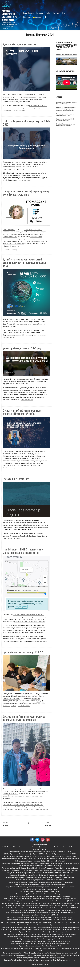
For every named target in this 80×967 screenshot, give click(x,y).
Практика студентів (54, 910)
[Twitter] (37, 840)
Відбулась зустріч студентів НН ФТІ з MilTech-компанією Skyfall (65, 119)
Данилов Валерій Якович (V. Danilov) (65, 870)
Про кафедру (66, 910)
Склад (33, 939)
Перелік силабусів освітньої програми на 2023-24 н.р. (27, 910)
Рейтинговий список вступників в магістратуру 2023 (18, 927)
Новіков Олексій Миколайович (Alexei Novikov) (30, 903)
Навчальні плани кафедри (11, 901)
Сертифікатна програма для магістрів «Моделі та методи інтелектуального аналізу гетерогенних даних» (40, 934)
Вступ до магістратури (26, 866)
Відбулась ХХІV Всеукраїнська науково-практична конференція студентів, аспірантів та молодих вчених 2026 (66, 109)
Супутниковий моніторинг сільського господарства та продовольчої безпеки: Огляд (40, 943)
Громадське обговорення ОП (12, 870)
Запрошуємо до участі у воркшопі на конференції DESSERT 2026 (65, 114)
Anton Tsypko (35, 701)
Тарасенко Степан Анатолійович (29, 946)
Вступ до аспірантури (71, 863)
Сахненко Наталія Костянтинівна (49, 927)
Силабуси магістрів (23, 939)
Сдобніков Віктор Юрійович (70, 927)
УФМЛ (13, 705)
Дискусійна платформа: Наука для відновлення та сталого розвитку (30, 873)
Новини (25, 13)
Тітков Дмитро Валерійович (33, 953)
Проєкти (76, 922)
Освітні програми (32, 905)
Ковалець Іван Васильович (15, 877)
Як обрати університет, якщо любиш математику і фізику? (56, 960)
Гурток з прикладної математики (40, 870)
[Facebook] (32, 840)
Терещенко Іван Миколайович (13, 953)
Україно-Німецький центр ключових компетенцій (60, 953)
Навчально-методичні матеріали (32, 901)
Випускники (34, 863)
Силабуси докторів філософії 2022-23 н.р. (58, 936)
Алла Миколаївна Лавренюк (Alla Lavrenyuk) (61, 856)
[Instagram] (43, 840)
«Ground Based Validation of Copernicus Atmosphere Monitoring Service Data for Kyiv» (23, 803)
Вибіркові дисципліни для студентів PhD (15, 863)
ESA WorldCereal (44, 854)
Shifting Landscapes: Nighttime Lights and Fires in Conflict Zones (24, 856)
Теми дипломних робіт (53, 946)
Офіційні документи (45, 905)
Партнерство (26, 17)
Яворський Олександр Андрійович (52, 958)
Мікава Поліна (55, 891)
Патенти (71, 905)
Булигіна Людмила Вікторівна (47, 858)
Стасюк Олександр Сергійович (47, 939)
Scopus (10, 796)
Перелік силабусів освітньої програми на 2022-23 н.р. (20, 908)
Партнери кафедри (60, 905)
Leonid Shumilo (28, 809)
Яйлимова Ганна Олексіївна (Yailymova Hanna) (19, 960)
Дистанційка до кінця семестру (19, 44)
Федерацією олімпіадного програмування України (21, 699)
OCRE (74, 854)
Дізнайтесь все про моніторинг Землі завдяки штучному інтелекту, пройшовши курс (25, 262)
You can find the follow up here (66, 54)
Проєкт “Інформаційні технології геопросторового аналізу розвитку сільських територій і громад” (40, 917)
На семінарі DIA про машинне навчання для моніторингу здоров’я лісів (65, 124)
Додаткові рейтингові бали (64, 873)
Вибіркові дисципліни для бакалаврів (27, 861)
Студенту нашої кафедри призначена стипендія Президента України (22, 412)
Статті (61, 939)
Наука (63, 13)
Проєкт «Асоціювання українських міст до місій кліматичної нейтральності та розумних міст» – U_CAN (36, 922)
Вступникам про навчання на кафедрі (48, 866)
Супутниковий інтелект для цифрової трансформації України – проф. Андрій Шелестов (40, 941)
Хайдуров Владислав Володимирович (14, 955)
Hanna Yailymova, (33, 807)
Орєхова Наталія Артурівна (15, 905)
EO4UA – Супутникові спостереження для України (21, 854)
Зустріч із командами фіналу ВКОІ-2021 (24, 652)
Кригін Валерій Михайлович (55, 880)
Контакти (50, 877)
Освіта (48, 13)
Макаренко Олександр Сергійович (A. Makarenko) (56, 882)
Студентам (56, 13)
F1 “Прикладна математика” (61, 854)
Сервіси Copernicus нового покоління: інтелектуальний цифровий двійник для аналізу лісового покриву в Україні (40, 929)
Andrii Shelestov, (21, 807)
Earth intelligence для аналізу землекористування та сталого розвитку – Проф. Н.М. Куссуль (40, 851)
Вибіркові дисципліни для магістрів (53, 861)
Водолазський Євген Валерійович (51, 863)
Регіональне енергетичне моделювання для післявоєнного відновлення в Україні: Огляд (40, 925)
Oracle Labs (28, 525)
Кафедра (31, 13)
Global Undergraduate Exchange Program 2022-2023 (26, 122)
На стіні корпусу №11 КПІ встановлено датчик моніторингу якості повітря (23, 551)
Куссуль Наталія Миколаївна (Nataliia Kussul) (23, 882)
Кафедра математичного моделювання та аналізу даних (9, 15)
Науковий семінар (7, 903)
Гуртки (26, 870)
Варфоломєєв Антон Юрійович (68, 858)
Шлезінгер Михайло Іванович (69, 955)
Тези (43, 946)
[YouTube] (48, 840)
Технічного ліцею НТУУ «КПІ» (34, 703)
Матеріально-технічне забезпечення (27, 884)
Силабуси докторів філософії (33, 936)
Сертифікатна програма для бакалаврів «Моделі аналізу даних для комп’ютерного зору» (40, 932)
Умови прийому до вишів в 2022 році (22, 348)
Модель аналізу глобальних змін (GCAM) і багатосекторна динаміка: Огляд (35, 896)
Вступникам (39, 13)
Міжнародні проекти (42, 891)
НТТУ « (30, 619)
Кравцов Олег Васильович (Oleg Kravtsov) (30, 880)
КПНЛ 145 (6, 705)
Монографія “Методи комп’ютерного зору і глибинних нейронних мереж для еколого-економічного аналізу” (40, 898)
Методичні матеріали (27, 891)
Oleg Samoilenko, (16, 809)
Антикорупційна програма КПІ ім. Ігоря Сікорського (18, 858)
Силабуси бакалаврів (14, 936)
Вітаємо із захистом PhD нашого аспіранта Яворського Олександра (66, 103)
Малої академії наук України (37, 461)
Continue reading (19, 110)
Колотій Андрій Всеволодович (36, 877)
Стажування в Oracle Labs (16, 479)
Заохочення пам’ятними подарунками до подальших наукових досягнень (24, 718)
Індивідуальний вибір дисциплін (60, 875)
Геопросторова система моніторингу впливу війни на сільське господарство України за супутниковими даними (40, 868)
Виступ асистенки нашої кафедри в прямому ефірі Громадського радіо (26, 192)
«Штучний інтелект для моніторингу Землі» (27, 324)
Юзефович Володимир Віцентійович (28, 958)
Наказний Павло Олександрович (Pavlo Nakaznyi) (61, 901)
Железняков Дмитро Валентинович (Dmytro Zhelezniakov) (28, 875)
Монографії (66, 896)
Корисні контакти (68, 877)
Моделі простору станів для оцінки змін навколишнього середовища (40, 894)
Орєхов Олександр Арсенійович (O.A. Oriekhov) (63, 903)
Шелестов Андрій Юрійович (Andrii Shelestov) (43, 955)
